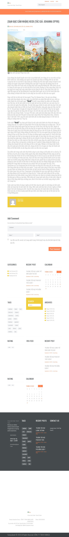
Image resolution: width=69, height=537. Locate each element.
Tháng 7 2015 (49, 316)
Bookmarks (47, 1)
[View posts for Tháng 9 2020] (60, 272)
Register (52, 1)
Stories (14, 328)
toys (15, 331)
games (10, 319)
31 (45, 288)
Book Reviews (37, 11)
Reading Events (31, 11)
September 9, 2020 (29, 276)
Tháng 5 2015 (49, 320)
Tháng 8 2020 (49, 311)
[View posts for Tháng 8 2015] (58, 272)
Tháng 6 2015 (49, 318)
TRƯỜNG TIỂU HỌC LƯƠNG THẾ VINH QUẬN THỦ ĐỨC (40, 430)
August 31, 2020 (10, 30)
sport (10, 328)
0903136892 (13, 435)
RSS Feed (30, 341)
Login (57, 1)
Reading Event (12, 276)
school (16, 325)
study (20, 328)
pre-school (11, 325)
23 (60, 284)
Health (15, 319)
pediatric (16, 322)
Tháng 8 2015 (49, 313)
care (20, 309)
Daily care (10, 312)
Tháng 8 (49, 272)
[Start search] (59, 5)
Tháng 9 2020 (49, 309)
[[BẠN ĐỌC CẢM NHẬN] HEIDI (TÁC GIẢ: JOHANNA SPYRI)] (34, 27)
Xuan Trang (16, 30)
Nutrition (10, 322)
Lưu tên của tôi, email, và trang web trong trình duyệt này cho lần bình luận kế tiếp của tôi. (35, 241)
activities (10, 309)
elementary (11, 315)
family (17, 315)
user (12, 347)
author (9, 347)
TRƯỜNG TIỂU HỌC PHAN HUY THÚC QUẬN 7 (40, 439)
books (16, 309)
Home (26, 11)
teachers (10, 331)
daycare (16, 312)
